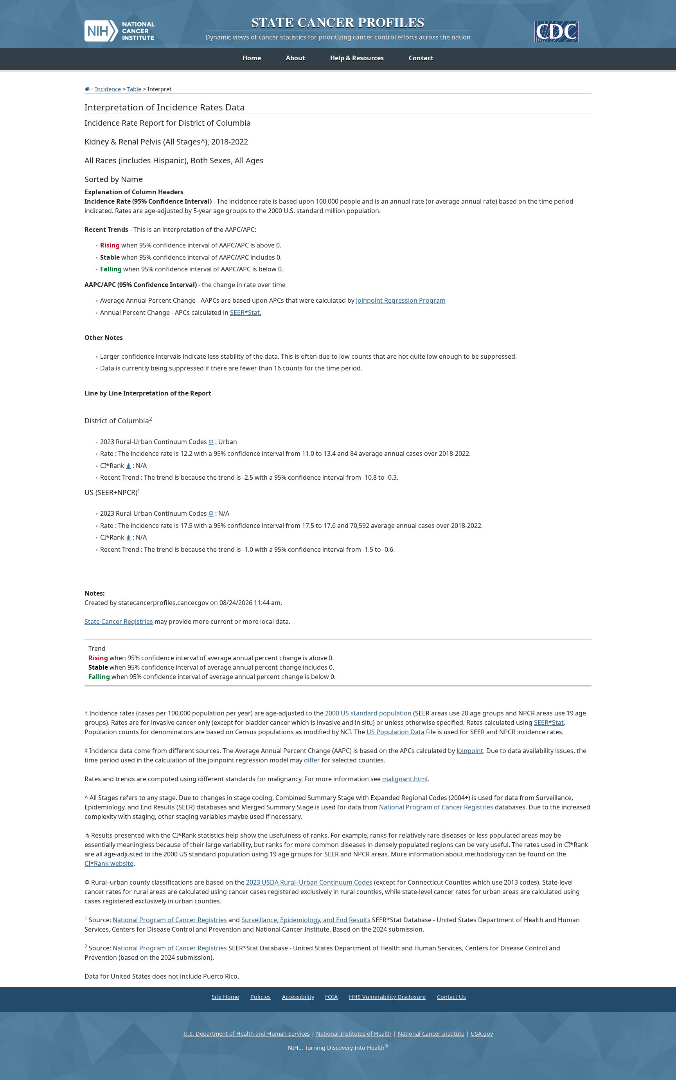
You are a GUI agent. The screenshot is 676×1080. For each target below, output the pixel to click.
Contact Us (451, 997)
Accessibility (298, 997)
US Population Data (395, 732)
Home (252, 58)
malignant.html (405, 779)
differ (312, 760)
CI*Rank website (108, 863)
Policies (260, 997)
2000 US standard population (368, 713)
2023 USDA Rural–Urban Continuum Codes (309, 882)
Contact (421, 58)
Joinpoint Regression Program (401, 300)
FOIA (331, 997)
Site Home (225, 997)
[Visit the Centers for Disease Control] (556, 28)
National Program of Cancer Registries (436, 807)
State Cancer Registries (118, 621)
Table (134, 89)
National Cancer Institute (431, 1033)
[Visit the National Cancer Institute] (119, 28)
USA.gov (482, 1033)
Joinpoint (470, 750)
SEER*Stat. (245, 312)
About (295, 58)
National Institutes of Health (354, 1033)
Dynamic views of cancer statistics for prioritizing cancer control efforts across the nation (338, 37)
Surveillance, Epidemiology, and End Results (305, 920)
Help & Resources (357, 58)
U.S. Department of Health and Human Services (246, 1033)
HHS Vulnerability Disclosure (387, 997)
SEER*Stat (549, 722)
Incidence (108, 89)
